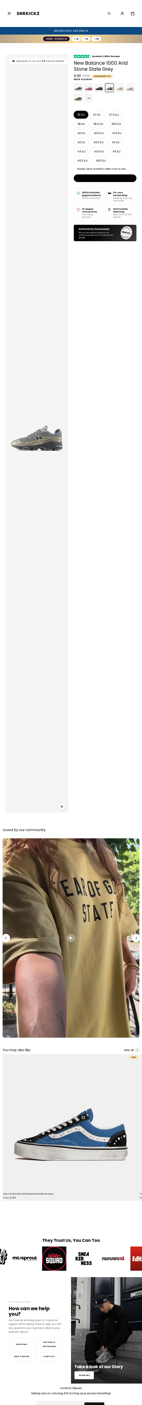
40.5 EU (99, 133)
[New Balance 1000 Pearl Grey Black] (130, 87)
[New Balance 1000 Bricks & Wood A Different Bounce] (78, 98)
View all (129, 1050)
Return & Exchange (49, 1344)
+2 (88, 98)
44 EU (81, 151)
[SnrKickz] (28, 13)
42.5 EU (98, 142)
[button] (109, 13)
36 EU (81, 115)
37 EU (96, 115)
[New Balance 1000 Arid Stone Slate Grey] (109, 87)
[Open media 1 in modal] (62, 806)
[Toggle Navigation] (9, 13)
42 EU (81, 142)
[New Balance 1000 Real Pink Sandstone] (88, 87)
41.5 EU (116, 133)
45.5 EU (82, 161)
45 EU (116, 151)
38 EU (81, 124)
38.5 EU (98, 124)
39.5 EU (116, 124)
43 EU (115, 142)
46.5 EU (101, 161)
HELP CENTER (21, 1356)
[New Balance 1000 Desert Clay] (119, 87)
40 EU (81, 133)
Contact (49, 1356)
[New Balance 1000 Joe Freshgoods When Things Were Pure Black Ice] (99, 87)
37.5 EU (114, 115)
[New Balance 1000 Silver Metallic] (78, 87)
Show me (84, 1375)
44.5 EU (99, 151)
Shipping (21, 1344)
